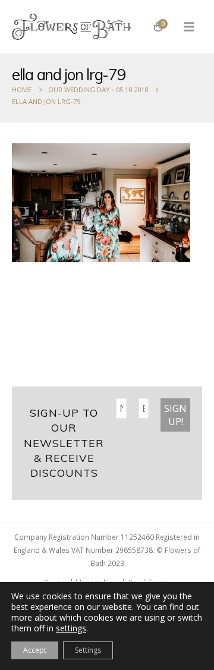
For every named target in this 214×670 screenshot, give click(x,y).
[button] (189, 27)
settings (71, 628)
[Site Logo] (71, 27)
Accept (34, 650)
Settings (88, 650)
